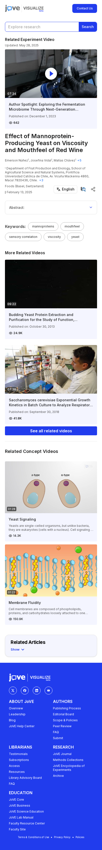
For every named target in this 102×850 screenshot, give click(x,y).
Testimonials (18, 754)
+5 (79, 160)
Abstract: (17, 207)
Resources (17, 772)
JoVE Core (16, 799)
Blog (12, 720)
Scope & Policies (65, 720)
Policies (80, 837)
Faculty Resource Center (27, 823)
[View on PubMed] (83, 189)
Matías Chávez (64, 160)
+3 (41, 180)
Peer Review (62, 726)
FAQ (56, 732)
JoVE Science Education (26, 811)
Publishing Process (67, 708)
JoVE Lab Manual (21, 817)
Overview (16, 708)
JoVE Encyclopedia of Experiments (69, 768)
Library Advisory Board (25, 778)
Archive (58, 776)
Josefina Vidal (40, 160)
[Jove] (12, 8)
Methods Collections (68, 760)
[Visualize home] (33, 8)
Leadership (17, 714)
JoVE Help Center (21, 726)
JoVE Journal (62, 754)
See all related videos (51, 430)
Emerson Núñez (16, 160)
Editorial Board (63, 714)
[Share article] (93, 189)
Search (88, 27)
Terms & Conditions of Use (33, 837)
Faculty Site (17, 829)
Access (14, 766)
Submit (58, 738)
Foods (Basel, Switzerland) (24, 186)
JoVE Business (19, 805)
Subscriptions (19, 760)
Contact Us (85, 8)
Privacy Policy (62, 837)
